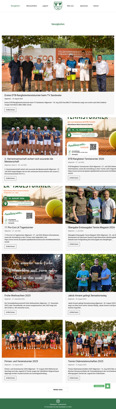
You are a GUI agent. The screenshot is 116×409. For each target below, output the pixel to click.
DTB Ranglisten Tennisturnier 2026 (86, 158)
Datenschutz (62, 404)
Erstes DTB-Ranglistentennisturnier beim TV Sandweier (33, 95)
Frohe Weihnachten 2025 (18, 295)
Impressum (53, 404)
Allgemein (8, 99)
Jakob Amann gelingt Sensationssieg (87, 295)
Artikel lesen (10, 110)
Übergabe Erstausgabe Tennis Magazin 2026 (91, 227)
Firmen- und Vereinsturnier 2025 (21, 361)
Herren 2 (14, 165)
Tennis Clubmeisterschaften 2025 (85, 361)
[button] (107, 386)
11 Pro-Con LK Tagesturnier (19, 227)
